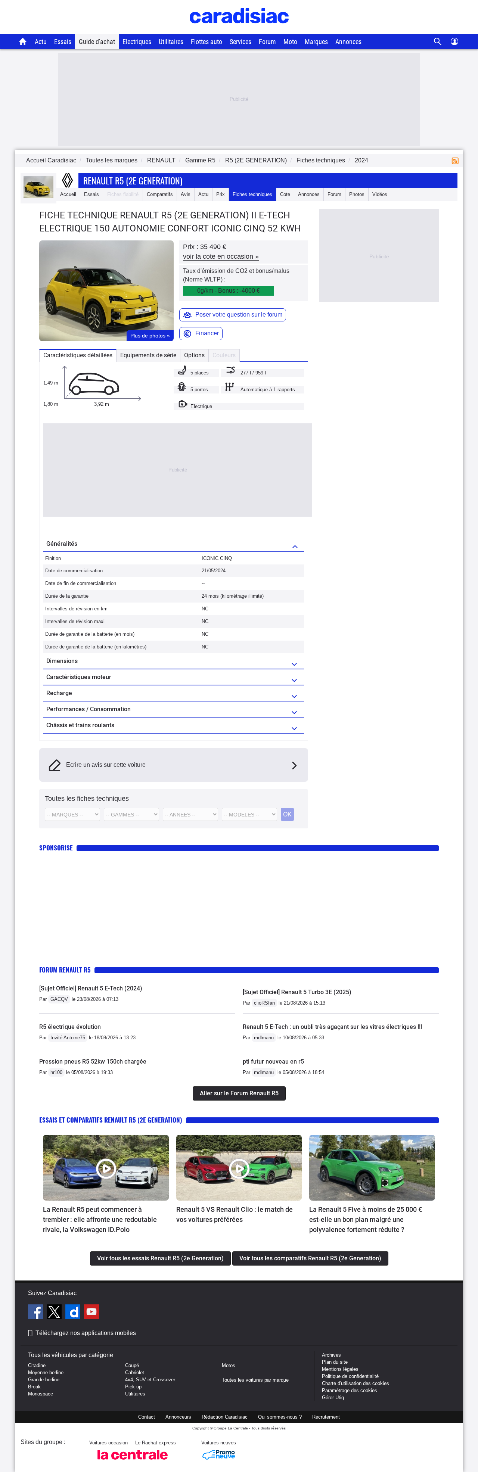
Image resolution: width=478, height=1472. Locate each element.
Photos (356, 194)
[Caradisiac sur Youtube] (91, 1313)
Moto (290, 42)
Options (194, 355)
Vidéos (379, 194)
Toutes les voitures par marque (255, 1380)
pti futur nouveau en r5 (273, 1061)
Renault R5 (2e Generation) (132, 180)
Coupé (132, 1365)
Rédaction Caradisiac (225, 1417)
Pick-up (133, 1386)
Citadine (37, 1365)
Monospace (40, 1394)
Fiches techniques (252, 194)
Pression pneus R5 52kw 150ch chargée (92, 1061)
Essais (62, 42)
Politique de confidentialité (350, 1376)
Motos (228, 1365)
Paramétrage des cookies (349, 1390)
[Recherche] (437, 41)
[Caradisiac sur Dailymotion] (73, 1313)
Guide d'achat (97, 42)
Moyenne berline (45, 1372)
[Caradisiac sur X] (55, 1313)
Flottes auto (206, 42)
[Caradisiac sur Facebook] (36, 1313)
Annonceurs (178, 1417)
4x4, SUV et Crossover (150, 1379)
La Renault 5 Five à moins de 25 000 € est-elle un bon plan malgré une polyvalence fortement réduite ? (365, 1219)
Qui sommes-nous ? (280, 1417)
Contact (146, 1417)
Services (240, 42)
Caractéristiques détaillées (77, 355)
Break (34, 1386)
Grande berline (43, 1379)
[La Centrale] (132, 1462)
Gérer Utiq (333, 1397)
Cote (285, 194)
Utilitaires (171, 42)
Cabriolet (134, 1372)
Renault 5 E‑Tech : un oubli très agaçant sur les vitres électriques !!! (332, 1026)
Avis (185, 194)
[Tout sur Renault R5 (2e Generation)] (38, 196)
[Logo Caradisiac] (239, 30)
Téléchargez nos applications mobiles (85, 1333)
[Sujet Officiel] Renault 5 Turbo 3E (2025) (297, 992)
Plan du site (335, 1362)
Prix (220, 194)
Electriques (136, 42)
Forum (267, 42)
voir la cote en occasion (221, 256)
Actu (41, 42)
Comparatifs (160, 194)
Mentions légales (340, 1369)
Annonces (348, 42)
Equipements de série (148, 355)
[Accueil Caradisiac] (23, 41)
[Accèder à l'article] (106, 1168)
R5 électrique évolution (70, 1026)
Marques (316, 42)
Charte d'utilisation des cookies (355, 1383)
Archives (331, 1355)
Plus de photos (150, 336)
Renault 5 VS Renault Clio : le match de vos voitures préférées (234, 1214)
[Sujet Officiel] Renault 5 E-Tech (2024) (90, 988)
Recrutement (326, 1417)
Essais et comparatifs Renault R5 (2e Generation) (110, 1119)
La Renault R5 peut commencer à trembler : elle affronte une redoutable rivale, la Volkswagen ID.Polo (100, 1219)
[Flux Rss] (456, 160)
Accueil (68, 194)
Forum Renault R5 (65, 969)
